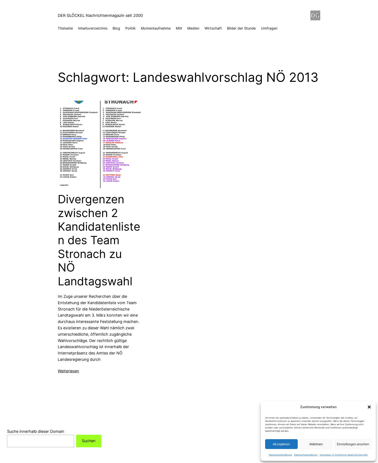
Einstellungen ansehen (353, 444)
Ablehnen (316, 444)
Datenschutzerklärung (280, 454)
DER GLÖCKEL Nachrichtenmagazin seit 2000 (100, 15)
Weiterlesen (68, 371)
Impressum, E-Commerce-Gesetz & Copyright (344, 454)
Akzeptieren (281, 444)
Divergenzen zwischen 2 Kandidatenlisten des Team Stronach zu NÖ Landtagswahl (99, 240)
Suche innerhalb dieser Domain (35, 431)
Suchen (89, 440)
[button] (369, 407)
